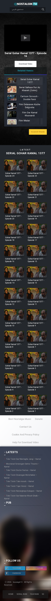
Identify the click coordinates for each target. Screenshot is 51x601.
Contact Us (25, 427)
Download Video (25, 64)
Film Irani (34, 594)
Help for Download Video (25, 442)
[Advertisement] (25, 533)
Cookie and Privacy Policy (25, 435)
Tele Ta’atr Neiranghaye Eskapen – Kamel (24, 491)
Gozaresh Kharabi (38, 132)
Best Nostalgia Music (19, 419)
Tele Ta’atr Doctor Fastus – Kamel (21, 470)
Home (10, 594)
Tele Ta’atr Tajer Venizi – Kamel (20, 486)
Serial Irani (22, 594)
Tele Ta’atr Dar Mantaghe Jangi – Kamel (23, 459)
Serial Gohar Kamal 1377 (25, 153)
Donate (39, 419)
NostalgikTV (17, 582)
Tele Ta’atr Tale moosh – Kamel (20, 481)
